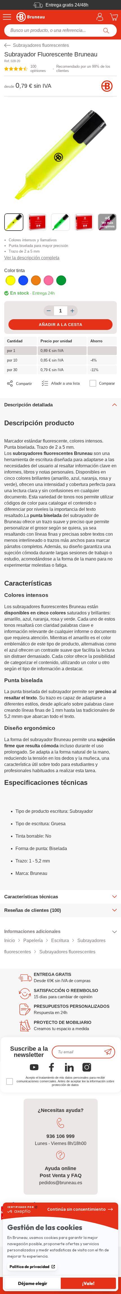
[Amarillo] (10, 280)
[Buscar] (106, 30)
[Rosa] (48, 280)
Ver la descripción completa (31, 257)
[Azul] (23, 280)
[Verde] (61, 280)
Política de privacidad (29, 1266)
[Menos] (49, 310)
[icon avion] (108, 1052)
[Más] (72, 310)
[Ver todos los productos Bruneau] (107, 86)
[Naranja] (36, 280)
